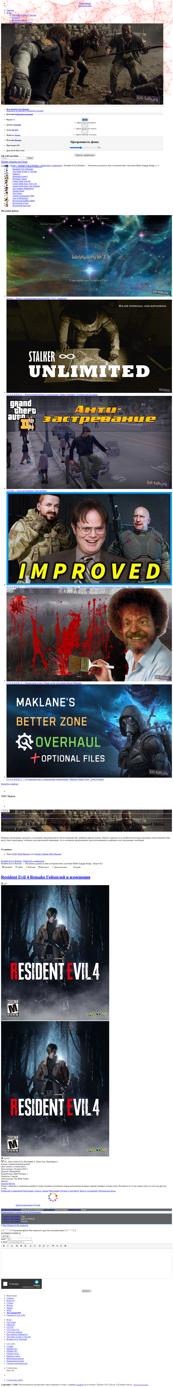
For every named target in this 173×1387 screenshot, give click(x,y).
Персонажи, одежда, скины (35, 1191)
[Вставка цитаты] (53, 1246)
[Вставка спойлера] (61, 1246)
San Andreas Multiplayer (23, 188)
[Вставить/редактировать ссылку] (44, 1246)
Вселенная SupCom (21, 205)
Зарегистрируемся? (25, 1205)
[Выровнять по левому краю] (17, 1246)
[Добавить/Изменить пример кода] (57, 1246)
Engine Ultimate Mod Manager (48, 854)
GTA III (9, 1327)
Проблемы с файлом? (11, 1210)
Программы (54, 1191)
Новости (10, 1300)
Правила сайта (13, 1356)
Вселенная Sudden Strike (24, 201)
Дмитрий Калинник (140, 1385)
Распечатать (6, 816)
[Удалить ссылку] (48, 1246)
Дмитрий (17, 125)
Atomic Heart (18, 191)
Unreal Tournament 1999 (23, 196)
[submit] (30, 158)
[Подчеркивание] (12, 1246)
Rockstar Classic (20, 179)
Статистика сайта (14, 1380)
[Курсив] (8, 1246)
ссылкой (80, 1384)
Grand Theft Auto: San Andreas (26, 186)
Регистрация (85, 3)
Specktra (15, 130)
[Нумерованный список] (35, 1246)
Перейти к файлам (9, 784)
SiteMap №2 (11, 1351)
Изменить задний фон (16, 111)
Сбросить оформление (85, 155)
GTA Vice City (12, 1329)
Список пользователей (16, 1363)
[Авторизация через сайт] (20, 1233)
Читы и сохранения (88, 1191)
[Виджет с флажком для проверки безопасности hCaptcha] (21, 1284)
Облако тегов (12, 1353)
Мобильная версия (15, 1358)
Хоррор (4, 1183)
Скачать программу (11, 1216)
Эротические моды (107, 1191)
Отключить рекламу (35, 111)
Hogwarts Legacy (19, 20)
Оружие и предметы (69, 1191)
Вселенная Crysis (20, 203)
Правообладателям (15, 1361)
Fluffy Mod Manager (21, 854)
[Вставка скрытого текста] (65, 1246)
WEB (8, 1310)
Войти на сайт (85, 6)
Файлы (9, 1305)
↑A (3, 811)
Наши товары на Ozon (14, 161)
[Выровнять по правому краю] (25, 1246)
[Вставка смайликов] (40, 1246)
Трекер (9, 1308)
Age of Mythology (21, 198)
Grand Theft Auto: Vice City (25, 183)
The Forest (17, 193)
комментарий (74, 1210)
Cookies (10, 1346)
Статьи (9, 1303)
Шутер (12, 1183)
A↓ (7, 811)
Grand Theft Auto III (21, 181)
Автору (17, 135)
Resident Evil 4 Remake (22, 22)
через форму (49, 1210)
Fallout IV (10, 1325)
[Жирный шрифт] (4, 1246)
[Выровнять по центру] (21, 1246)
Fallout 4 (15, 18)
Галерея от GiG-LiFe (15, 1315)
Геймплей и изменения (51, 165)
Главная (10, 1298)
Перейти (18, 140)
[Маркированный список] (31, 1246)
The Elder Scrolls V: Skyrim (24, 15)
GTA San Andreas (14, 1332)
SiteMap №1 (11, 1349)
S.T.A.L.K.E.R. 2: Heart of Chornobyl (27, 167)
